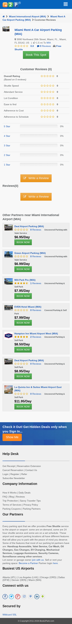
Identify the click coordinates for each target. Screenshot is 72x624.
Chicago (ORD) (48, 577)
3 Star (7, 145)
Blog (11, 496)
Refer (24, 474)
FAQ (5, 496)
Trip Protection (10, 500)
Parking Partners (32, 508)
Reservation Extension (29, 466)
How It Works (10, 492)
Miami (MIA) (34, 580)
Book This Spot (36, 54)
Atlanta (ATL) (9, 577)
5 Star (7, 126)
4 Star (7, 136)
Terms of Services (12, 504)
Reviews (35, 229)
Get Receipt (9, 466)
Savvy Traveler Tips (30, 500)
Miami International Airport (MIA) (27, 16)
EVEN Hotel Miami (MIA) (27, 306)
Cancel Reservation (13, 470)
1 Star (7, 164)
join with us (38, 559)
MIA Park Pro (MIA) (24, 280)
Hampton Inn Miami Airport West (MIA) (36, 333)
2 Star (7, 155)
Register (14, 474)
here (55, 563)
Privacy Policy (30, 504)
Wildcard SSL (10, 614)
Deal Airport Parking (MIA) (29, 226)
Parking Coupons (12, 508)
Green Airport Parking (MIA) (30, 253)
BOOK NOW (23, 242)
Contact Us (31, 470)
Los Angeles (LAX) (28, 577)
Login (5, 474)
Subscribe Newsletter (14, 478)
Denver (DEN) (19, 580)
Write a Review (38, 178)
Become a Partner (28, 563)
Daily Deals (24, 492)
